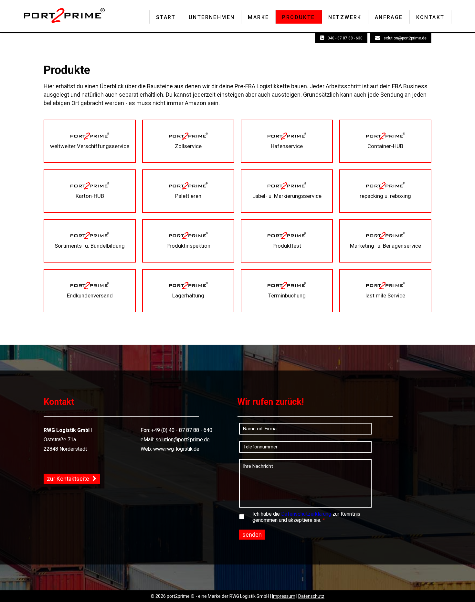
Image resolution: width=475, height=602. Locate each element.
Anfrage (389, 17)
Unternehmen (212, 17)
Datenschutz (311, 596)
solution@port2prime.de (405, 38)
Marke (258, 17)
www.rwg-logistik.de (176, 449)
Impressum (283, 596)
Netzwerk (345, 17)
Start (165, 17)
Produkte (298, 17)
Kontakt (430, 17)
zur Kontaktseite (68, 478)
